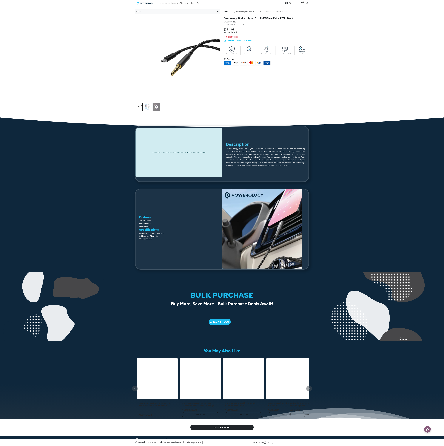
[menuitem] (161, 3)
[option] (222, 388)
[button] (139, 104)
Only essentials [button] (259, 442)
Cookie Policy (197, 442)
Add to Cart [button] (157, 414)
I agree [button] (269, 442)
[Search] (218, 11)
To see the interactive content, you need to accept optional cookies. (178, 152)
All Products (229, 11)
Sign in (307, 3)
